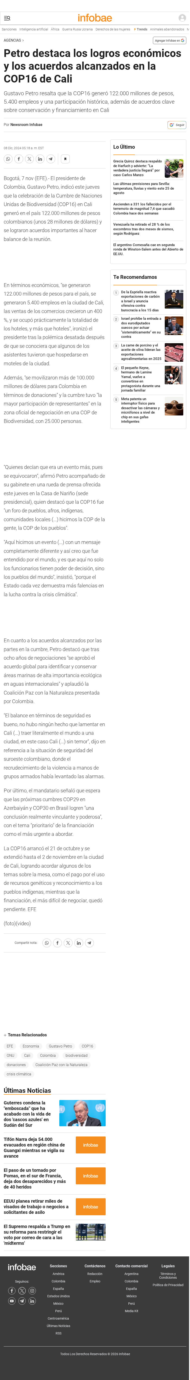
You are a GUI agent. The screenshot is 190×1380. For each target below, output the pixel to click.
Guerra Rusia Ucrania (72, 29)
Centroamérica (58, 1318)
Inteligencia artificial (28, 29)
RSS (58, 1333)
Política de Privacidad (168, 1285)
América (58, 1274)
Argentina (131, 1274)
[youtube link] (12, 1301)
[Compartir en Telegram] (50, 159)
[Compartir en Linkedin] (40, 159)
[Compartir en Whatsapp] (8, 159)
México (58, 1303)
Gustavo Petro (60, 1046)
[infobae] (95, 18)
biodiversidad (77, 1055)
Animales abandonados (161, 29)
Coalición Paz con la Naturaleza (61, 1065)
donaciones (16, 1065)
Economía (31, 1046)
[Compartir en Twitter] (29, 159)
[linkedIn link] (32, 1301)
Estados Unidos (58, 1296)
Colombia (48, 1055)
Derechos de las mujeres (107, 29)
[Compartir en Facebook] (18, 159)
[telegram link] (22, 1301)
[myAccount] (182, 18)
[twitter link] (22, 1290)
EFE (10, 1046)
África (49, 29)
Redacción (94, 1274)
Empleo (95, 1281)
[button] (7, 18)
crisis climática (19, 1074)
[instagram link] (32, 1290)
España (58, 1289)
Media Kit (131, 1311)
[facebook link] (12, 1290)
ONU (10, 1055)
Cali (27, 1055)
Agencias (12, 40)
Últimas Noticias (58, 1326)
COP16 (87, 1046)
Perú (58, 1311)
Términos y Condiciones (168, 1275)
